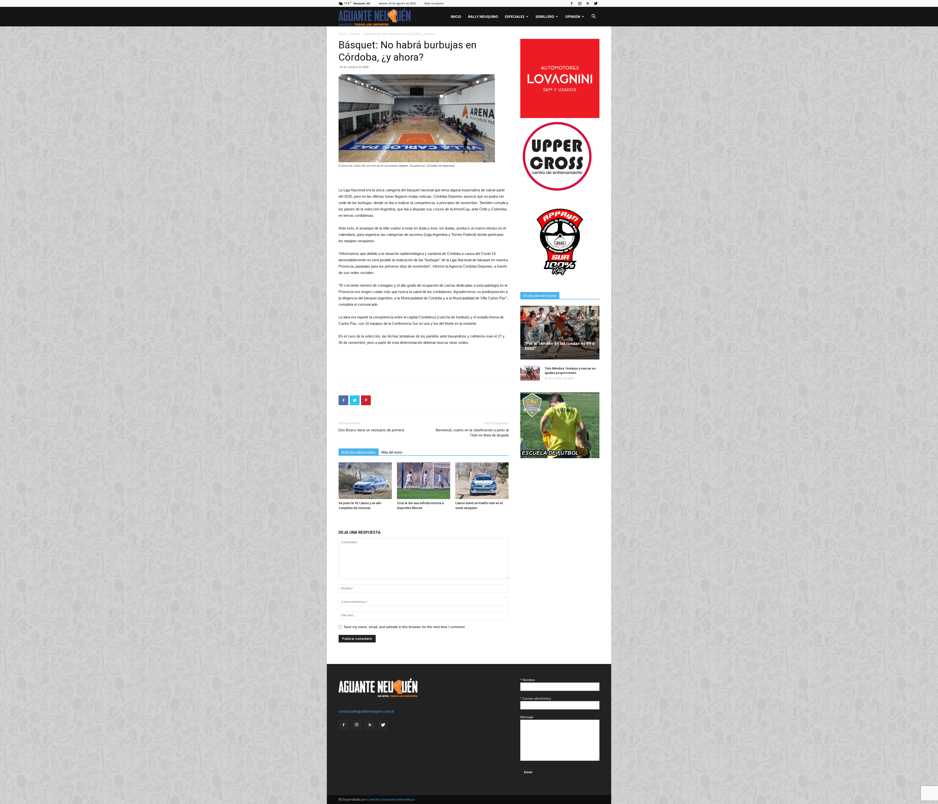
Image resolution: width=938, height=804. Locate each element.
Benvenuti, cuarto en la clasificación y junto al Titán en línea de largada (472, 432)
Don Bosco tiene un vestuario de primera (371, 430)
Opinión (572, 16)
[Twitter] (595, 3)
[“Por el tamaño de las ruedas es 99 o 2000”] (559, 332)
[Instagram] (579, 3)
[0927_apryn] (559, 280)
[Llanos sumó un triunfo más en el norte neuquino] (482, 480)
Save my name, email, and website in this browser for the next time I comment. (405, 627)
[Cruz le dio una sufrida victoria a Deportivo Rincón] (423, 480)
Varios (355, 34)
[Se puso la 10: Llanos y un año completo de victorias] (365, 480)
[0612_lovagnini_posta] (559, 116)
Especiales (514, 16)
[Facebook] (571, 3)
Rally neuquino (434, 3)
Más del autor (392, 452)
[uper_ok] (557, 190)
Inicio (456, 16)
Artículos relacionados (358, 452)
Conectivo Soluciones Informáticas (391, 799)
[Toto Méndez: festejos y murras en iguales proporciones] (530, 373)
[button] (593, 17)
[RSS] (587, 3)
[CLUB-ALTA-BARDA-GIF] (559, 457)
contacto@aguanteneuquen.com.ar (366, 711)
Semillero (544, 16)
